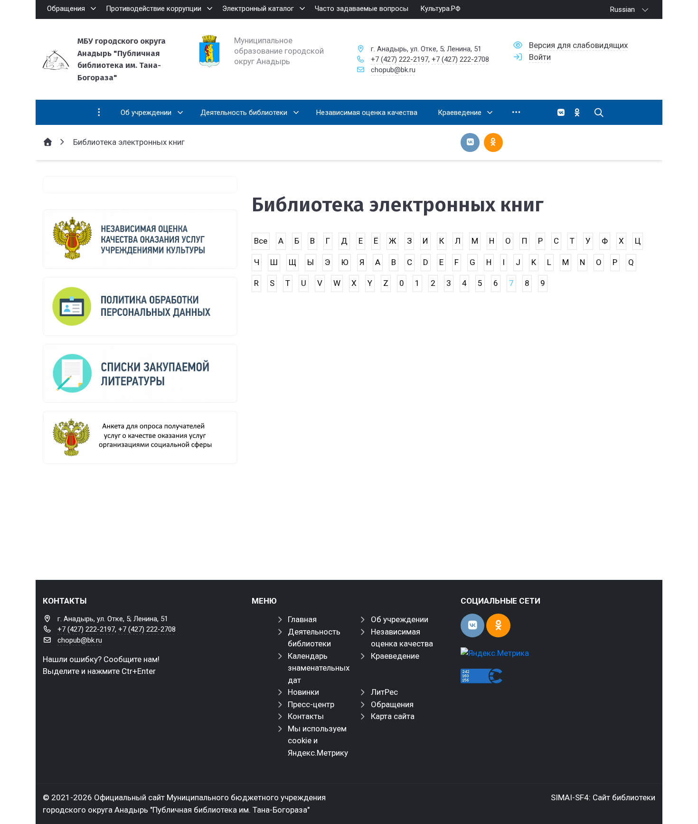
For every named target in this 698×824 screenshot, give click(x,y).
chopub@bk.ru (393, 70)
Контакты (306, 716)
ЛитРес (384, 692)
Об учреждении (399, 619)
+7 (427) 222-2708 (460, 59)
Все (260, 241)
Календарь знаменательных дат (318, 668)
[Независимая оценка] (140, 239)
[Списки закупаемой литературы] (140, 373)
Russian (622, 9)
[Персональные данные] (140, 306)
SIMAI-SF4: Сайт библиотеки (603, 797)
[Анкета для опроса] (140, 437)
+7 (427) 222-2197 (399, 59)
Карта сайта (393, 716)
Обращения (392, 704)
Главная (302, 619)
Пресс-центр (311, 704)
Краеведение (395, 656)
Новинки (303, 692)
